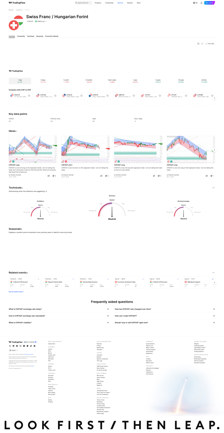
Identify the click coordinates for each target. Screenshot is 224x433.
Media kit (99, 385)
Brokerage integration (200, 359)
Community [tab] (21, 36)
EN (197, 3)
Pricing (99, 345)
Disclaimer (100, 402)
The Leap (99, 360)
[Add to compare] (29, 95)
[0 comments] (48, 176)
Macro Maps (51, 392)
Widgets (196, 343)
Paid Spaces (149, 374)
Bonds (50, 353)
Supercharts (51, 343)
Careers (99, 383)
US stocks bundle (102, 370)
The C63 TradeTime (102, 394)
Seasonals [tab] (39, 36)
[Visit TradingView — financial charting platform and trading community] (16, 71)
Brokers (130, 3)
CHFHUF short (66, 165)
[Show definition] (15, 118)
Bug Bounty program (103, 411)
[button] (102, 3)
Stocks (50, 349)
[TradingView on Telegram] (27, 346)
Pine (49, 360)
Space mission (101, 377)
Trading (148, 359)
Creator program (151, 349)
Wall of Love (149, 345)
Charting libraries (199, 345)
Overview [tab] (12, 36)
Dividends (51, 379)
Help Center (100, 381)
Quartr (32, 366)
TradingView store (102, 390)
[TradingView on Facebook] (13, 346)
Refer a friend (150, 347)
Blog (98, 379)
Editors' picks (150, 362)
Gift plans (99, 349)
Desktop (50, 402)
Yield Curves (51, 388)
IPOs (49, 381)
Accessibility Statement (103, 407)
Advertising (197, 357)
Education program (199, 362)
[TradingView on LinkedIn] (24, 346)
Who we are (100, 375)
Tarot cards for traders (103, 392)
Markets (120, 3)
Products (98, 3)
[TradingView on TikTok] (31, 346)
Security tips (100, 409)
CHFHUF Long (14, 165)
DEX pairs (51, 359)
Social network (150, 343)
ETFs (49, 351)
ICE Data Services (28, 354)
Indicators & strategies (152, 368)
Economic (51, 375)
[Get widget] (202, 43)
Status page (100, 413)
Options (50, 390)
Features (99, 343)
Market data (100, 347)
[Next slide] (214, 150)
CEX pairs (51, 357)
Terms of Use (100, 400)
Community (109, 3)
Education (149, 360)
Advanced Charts (199, 349)
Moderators (149, 353)
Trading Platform (199, 351)
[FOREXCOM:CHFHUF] (10, 161)
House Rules (149, 351)
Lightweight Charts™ (200, 347)
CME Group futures (102, 366)
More (138, 3)
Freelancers (149, 372)
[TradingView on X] (10, 346)
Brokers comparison (102, 359)
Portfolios (50, 386)
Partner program (199, 360)
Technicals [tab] (30, 36)
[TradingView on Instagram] (20, 346)
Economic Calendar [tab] (51, 36)
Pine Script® (51, 394)
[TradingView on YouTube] (17, 346)
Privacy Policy (101, 403)
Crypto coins (51, 355)
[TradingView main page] (17, 3)
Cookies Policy (101, 405)
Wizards (148, 370)
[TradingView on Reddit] (34, 346)
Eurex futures (100, 368)
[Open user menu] (201, 3)
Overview (99, 355)
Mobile (50, 400)
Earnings (50, 377)
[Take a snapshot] (198, 43)
